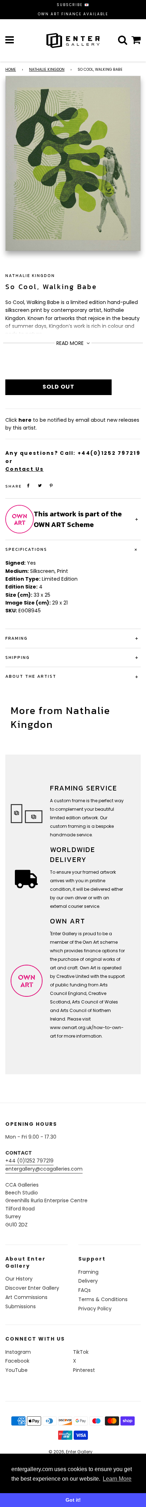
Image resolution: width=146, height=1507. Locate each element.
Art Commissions (26, 1297)
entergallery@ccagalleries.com (44, 1168)
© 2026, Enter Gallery (70, 1452)
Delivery (88, 1280)
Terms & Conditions (103, 1299)
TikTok (81, 1352)
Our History (19, 1278)
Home (10, 69)
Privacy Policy (95, 1308)
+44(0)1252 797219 (109, 453)
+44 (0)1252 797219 (29, 1160)
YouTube (16, 1370)
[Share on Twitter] (40, 486)
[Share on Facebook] (28, 486)
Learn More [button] (117, 1479)
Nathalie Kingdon (46, 69)
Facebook (17, 1360)
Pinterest (84, 1370)
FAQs (84, 1290)
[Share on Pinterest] (51, 486)
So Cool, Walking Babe (51, 286)
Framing (88, 1272)
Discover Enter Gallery (32, 1288)
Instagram (18, 1352)
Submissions (20, 1306)
